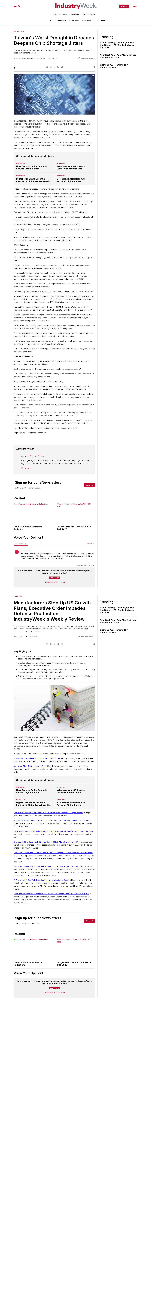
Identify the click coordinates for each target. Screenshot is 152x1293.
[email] (62, 67)
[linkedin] (51, 67)
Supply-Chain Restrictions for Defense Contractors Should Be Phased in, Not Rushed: (51, 820)
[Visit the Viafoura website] (89, 565)
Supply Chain (100, 20)
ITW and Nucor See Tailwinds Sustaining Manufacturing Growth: (42, 880)
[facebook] (47, 67)
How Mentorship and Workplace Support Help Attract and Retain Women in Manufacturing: (54, 831)
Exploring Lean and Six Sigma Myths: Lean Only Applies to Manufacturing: (46, 866)
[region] (54, 554)
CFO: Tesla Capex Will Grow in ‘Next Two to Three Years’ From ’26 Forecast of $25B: (51, 894)
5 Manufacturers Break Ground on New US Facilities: (37, 758)
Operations (74, 20)
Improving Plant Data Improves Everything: (33, 766)
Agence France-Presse (23, 58)
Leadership (86, 20)
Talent (49, 20)
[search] (19, 6)
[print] (94, 67)
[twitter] (54, 67)
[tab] (21, 544)
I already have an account (54, 582)
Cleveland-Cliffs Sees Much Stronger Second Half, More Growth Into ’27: (46, 842)
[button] (15, 6)
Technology (61, 20)
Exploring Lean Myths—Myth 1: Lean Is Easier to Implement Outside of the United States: (53, 853)
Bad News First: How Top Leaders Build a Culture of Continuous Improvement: (48, 813)
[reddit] (58, 67)
